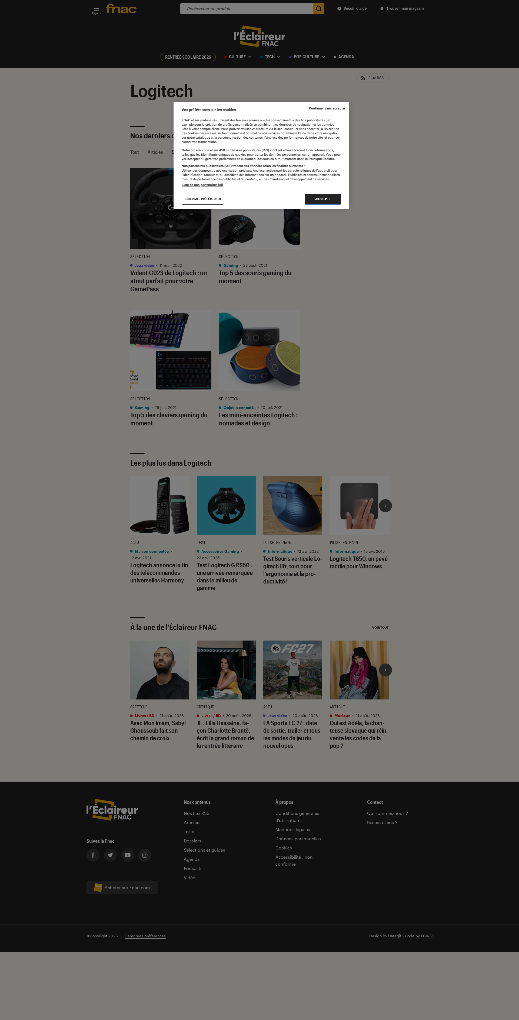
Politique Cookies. (321, 159)
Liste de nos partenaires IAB (202, 185)
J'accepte (323, 199)
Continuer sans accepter (327, 108)
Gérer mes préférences (203, 199)
